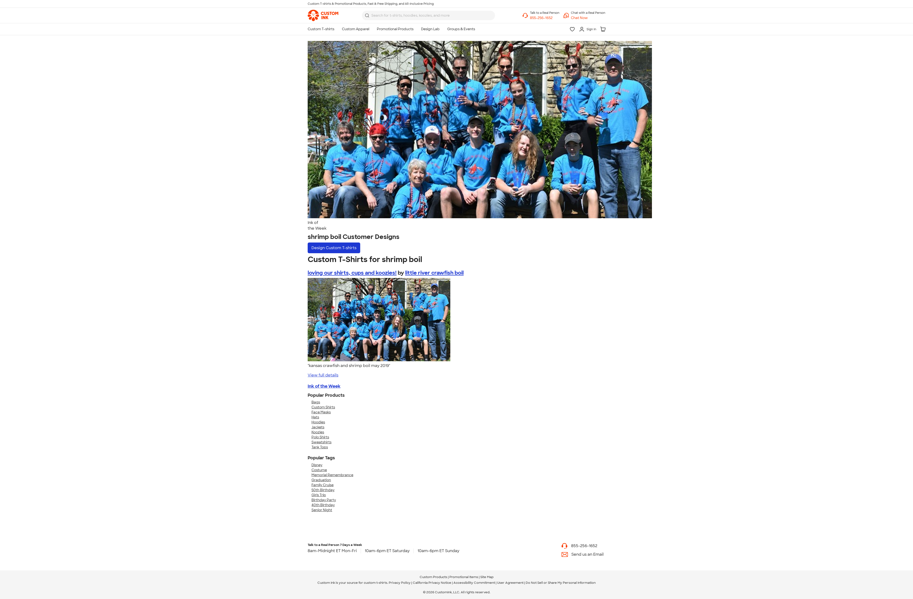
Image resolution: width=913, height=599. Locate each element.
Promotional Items (463, 577)
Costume (319, 470)
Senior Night (321, 510)
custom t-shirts (375, 583)
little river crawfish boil (434, 272)
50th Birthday (323, 490)
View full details (323, 375)
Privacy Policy (400, 583)
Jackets (317, 427)
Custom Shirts (323, 407)
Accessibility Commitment (474, 583)
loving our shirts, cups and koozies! (352, 272)
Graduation (321, 480)
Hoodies (318, 422)
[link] (323, 15)
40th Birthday (323, 505)
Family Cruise (322, 485)
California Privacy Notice (432, 583)
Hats (315, 417)
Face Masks (321, 412)
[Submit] (367, 15)
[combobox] (428, 15)
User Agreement (510, 583)
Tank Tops (319, 447)
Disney (316, 465)
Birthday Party (323, 500)
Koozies (317, 432)
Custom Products (433, 577)
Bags (315, 402)
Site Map (487, 577)
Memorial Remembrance (332, 475)
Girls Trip (318, 495)
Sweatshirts (321, 442)
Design (333, 247)
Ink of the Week (324, 386)
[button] (588, 17)
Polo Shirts (320, 437)
